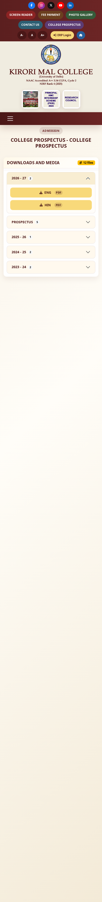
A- (21, 35)
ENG (52, 192)
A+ (42, 35)
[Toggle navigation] (10, 118)
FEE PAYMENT (50, 15)
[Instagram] (41, 5)
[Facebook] (31, 5)
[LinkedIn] (70, 5)
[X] (51, 5)
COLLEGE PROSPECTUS (64, 25)
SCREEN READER (20, 15)
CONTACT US (30, 25)
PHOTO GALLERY (81, 15)
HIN (53, 205)
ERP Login (64, 35)
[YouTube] (60, 5)
